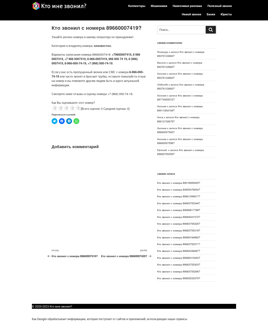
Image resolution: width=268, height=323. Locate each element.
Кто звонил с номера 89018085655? (178, 183)
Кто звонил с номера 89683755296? (178, 271)
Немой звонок (191, 14)
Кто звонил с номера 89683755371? (178, 244)
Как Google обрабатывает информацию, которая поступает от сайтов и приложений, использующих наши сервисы (109, 319)
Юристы (226, 14)
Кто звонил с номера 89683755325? (178, 223)
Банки (211, 14)
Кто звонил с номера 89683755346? (178, 203)
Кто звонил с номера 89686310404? (178, 258)
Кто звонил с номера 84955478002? (178, 189)
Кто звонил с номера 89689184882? (178, 237)
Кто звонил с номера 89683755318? (178, 230)
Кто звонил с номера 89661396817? (178, 196)
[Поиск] (211, 30)
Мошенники (159, 6)
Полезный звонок (219, 6)
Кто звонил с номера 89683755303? (178, 264)
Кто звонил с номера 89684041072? (178, 217)
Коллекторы (136, 6)
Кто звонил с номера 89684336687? (178, 251)
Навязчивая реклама (187, 6)
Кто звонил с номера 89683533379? (178, 278)
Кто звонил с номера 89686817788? (178, 210)
